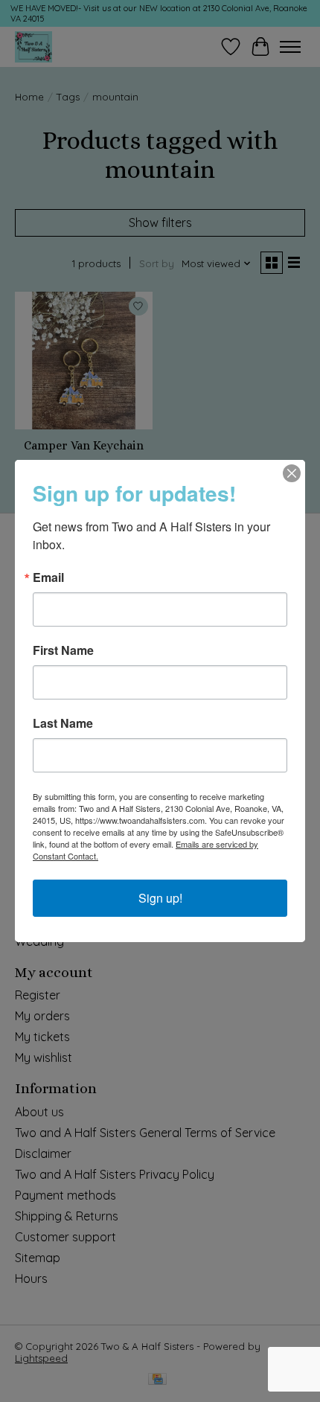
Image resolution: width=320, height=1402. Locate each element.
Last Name (63, 723)
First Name (63, 650)
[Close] (292, 473)
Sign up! (160, 897)
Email (48, 577)
